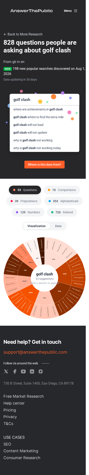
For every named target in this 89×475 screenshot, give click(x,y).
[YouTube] (23, 371)
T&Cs (8, 423)
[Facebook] (14, 371)
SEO (7, 444)
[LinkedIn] (32, 371)
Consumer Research (21, 457)
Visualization (36, 226)
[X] (6, 371)
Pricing (9, 410)
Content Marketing (20, 451)
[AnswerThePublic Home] (31, 10)
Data (58, 226)
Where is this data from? (44, 164)
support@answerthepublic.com (35, 352)
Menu (68, 10)
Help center (14, 403)
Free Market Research (23, 396)
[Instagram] (40, 371)
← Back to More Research (23, 34)
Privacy (10, 416)
